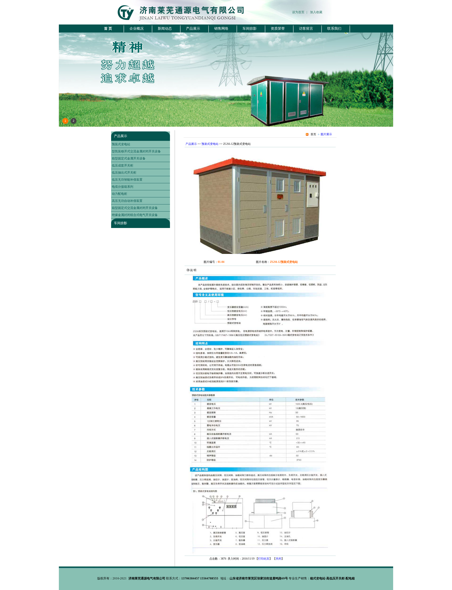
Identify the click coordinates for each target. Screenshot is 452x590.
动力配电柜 (119, 193)
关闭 (278, 558)
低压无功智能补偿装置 (127, 179)
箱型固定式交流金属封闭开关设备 (135, 208)
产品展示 (120, 136)
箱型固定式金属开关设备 (128, 158)
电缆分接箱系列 (122, 186)
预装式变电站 (121, 144)
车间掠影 (120, 223)
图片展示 (326, 134)
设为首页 (299, 12)
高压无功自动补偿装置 (127, 201)
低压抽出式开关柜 (124, 172)
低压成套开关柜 (122, 165)
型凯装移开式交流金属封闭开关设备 (136, 151)
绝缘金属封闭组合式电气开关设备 (135, 215)
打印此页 (263, 558)
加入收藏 (316, 12)
